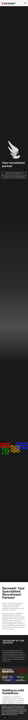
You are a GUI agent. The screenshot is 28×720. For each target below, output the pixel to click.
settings (21, 713)
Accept (4, 717)
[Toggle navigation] (22, 3)
